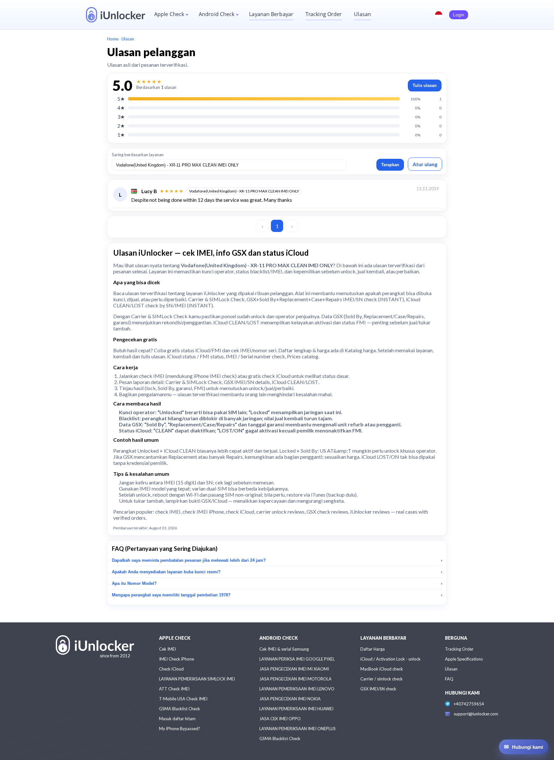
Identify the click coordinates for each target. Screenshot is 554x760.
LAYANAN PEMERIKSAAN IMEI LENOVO (296, 688)
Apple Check (169, 14)
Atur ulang (425, 164)
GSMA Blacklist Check (179, 708)
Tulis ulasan (425, 85)
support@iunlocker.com (476, 713)
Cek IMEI (167, 649)
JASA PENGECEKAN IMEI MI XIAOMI (294, 668)
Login (458, 14)
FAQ (449, 678)
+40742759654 (469, 703)
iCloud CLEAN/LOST (295, 382)
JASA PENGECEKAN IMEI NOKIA (290, 698)
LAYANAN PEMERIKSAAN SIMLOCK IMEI (197, 678)
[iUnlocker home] (115, 14)
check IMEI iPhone (203, 511)
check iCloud (276, 376)
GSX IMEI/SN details (247, 382)
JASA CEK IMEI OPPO (280, 718)
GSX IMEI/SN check (378, 688)
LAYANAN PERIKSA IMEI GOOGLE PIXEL (297, 659)
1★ (121, 135)
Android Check (216, 14)
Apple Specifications (464, 659)
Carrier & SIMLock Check (216, 299)
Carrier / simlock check (381, 678)
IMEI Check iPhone (176, 659)
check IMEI (151, 376)
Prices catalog (302, 356)
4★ (121, 108)
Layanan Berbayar (271, 14)
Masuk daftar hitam (177, 718)
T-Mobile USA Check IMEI (183, 698)
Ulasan (362, 14)
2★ (121, 126)
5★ (121, 99)
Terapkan (390, 164)
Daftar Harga (372, 649)
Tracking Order (324, 14)
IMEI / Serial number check (255, 356)
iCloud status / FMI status (195, 356)
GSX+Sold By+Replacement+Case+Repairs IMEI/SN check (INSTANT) (325, 299)
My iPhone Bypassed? (179, 728)
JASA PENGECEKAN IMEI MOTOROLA (295, 678)
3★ (121, 117)
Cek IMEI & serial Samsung (284, 649)
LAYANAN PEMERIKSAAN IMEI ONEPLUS (297, 728)
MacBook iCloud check (381, 668)
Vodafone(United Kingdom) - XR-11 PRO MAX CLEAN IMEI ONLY (244, 191)
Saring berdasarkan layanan (138, 154)
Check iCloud (171, 668)
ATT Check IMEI (174, 688)
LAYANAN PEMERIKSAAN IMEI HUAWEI (296, 708)
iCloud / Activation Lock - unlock (390, 659)
